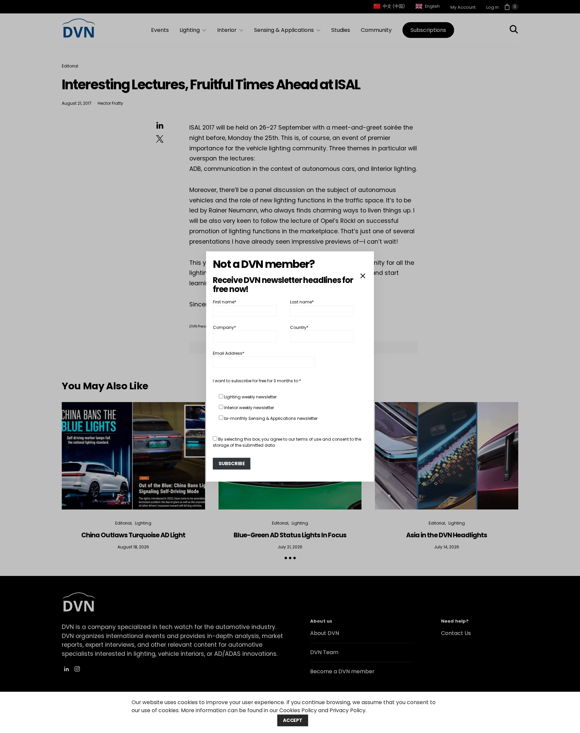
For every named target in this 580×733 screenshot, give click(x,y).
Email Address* (228, 353)
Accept (292, 720)
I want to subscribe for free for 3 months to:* (257, 381)
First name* (224, 302)
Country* (299, 327)
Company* (224, 327)
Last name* (302, 302)
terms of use (308, 439)
